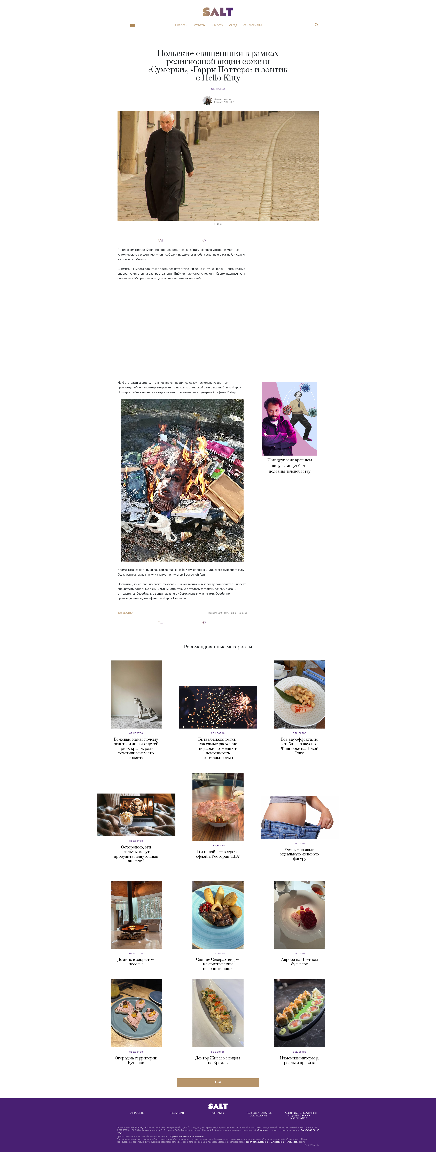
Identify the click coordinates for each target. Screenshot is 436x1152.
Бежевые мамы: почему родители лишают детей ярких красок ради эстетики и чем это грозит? (136, 748)
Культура (199, 25)
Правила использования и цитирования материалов (299, 1115)
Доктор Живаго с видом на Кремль (218, 1060)
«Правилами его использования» (187, 1136)
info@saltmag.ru (262, 1130)
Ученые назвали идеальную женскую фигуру (299, 854)
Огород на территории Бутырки (136, 1060)
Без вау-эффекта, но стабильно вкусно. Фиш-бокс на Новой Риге (299, 746)
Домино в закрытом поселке (136, 962)
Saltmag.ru (140, 1127)
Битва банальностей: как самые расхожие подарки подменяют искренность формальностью (217, 748)
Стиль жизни (252, 25)
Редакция (177, 1112)
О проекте (137, 1112)
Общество (218, 89)
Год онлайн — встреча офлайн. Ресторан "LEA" (218, 854)
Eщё (218, 1082)
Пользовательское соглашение (259, 1114)
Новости (181, 25)
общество (126, 612)
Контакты (217, 1112)
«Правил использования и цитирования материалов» (270, 1141)
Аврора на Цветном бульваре (299, 962)
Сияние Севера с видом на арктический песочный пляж (218, 964)
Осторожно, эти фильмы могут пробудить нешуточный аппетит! (136, 854)
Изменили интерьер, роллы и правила (299, 1060)
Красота (217, 25)
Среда (233, 25)
